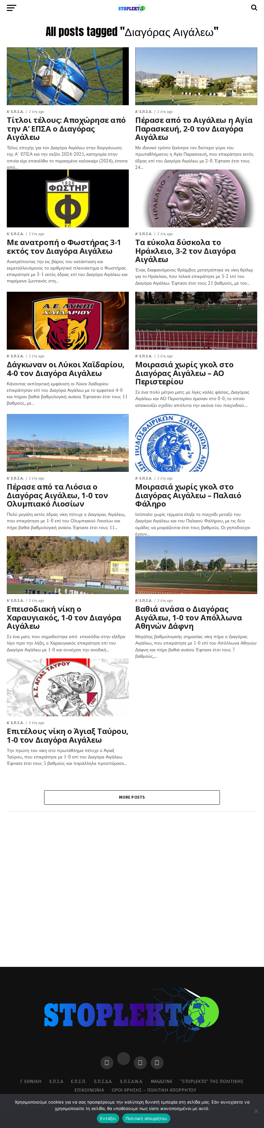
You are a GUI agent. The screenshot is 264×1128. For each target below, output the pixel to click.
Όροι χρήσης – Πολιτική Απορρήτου (154, 1090)
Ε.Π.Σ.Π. (78, 1081)
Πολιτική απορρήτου (146, 1118)
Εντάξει (108, 1118)
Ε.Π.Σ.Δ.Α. (103, 1081)
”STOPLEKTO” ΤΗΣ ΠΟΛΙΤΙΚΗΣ (211, 1081)
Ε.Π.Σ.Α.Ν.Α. (131, 1081)
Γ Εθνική (31, 1081)
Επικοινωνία (89, 1090)
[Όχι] (256, 1111)
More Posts (132, 797)
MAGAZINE (162, 1081)
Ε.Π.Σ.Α (56, 1081)
